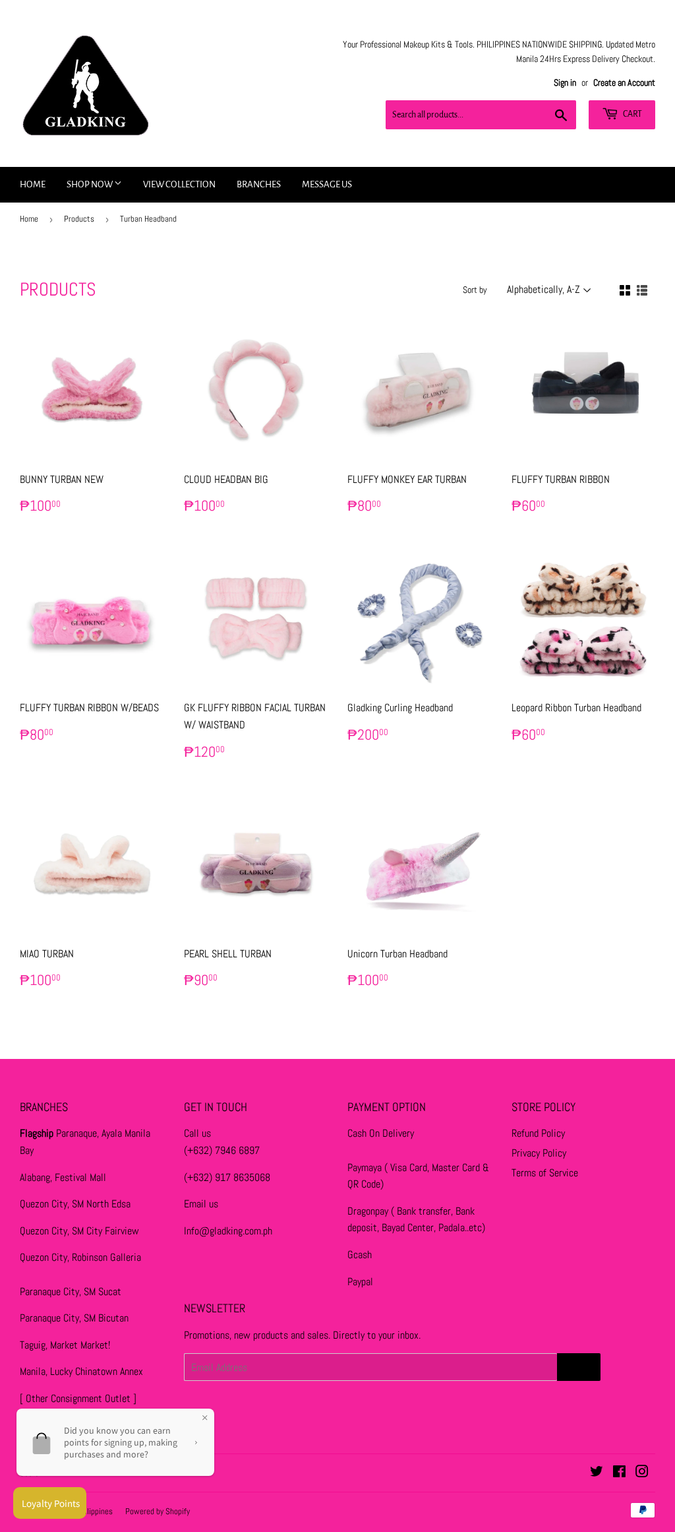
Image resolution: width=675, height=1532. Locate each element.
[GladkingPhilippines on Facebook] (619, 1473)
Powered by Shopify (157, 1511)
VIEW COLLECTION (179, 184)
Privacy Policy (539, 1153)
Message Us (327, 184)
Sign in (565, 82)
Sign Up (579, 1367)
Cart (632, 114)
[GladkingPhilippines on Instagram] (642, 1473)
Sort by (475, 290)
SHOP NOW (90, 184)
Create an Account (624, 82)
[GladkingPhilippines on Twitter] (596, 1473)
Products (79, 218)
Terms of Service (545, 1173)
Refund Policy (538, 1133)
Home (32, 184)
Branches (259, 184)
